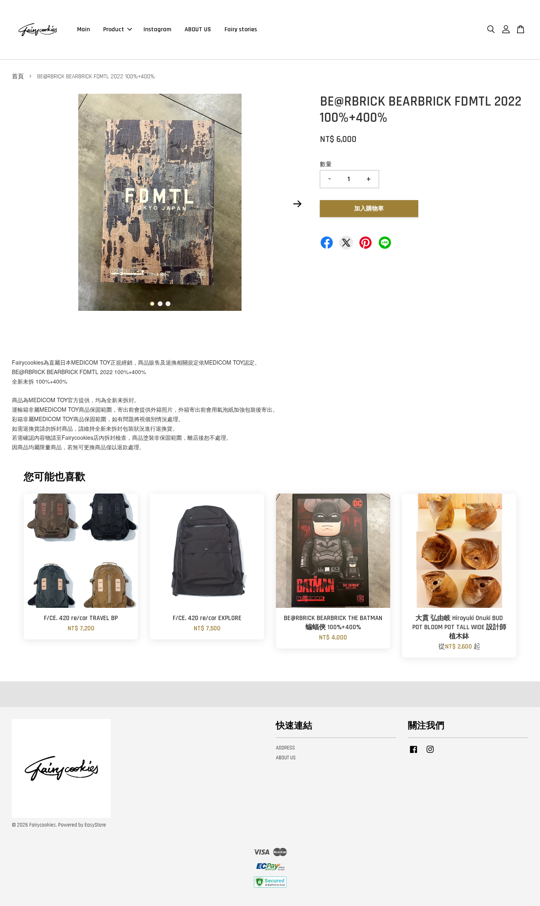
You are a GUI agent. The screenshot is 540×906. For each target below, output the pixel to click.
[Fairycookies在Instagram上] (430, 753)
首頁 (18, 76)
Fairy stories (241, 29)
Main (83, 29)
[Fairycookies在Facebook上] (413, 753)
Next (297, 204)
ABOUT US (198, 29)
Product (113, 29)
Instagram (157, 29)
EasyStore (95, 825)
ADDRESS (285, 748)
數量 (326, 164)
